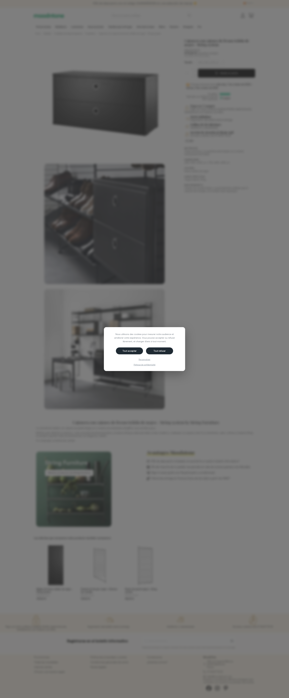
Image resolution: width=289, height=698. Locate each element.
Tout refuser (160, 350)
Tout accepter (130, 350)
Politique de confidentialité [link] (144, 365)
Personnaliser (144, 359)
